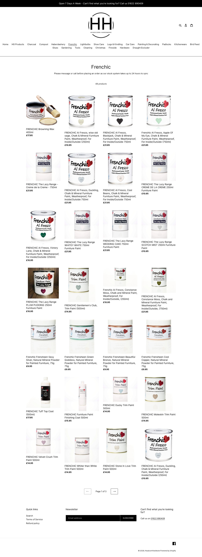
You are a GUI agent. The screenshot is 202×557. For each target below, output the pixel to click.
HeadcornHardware (152, 551)
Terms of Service (34, 519)
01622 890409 (158, 518)
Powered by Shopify (168, 551)
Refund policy (32, 523)
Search (29, 515)
